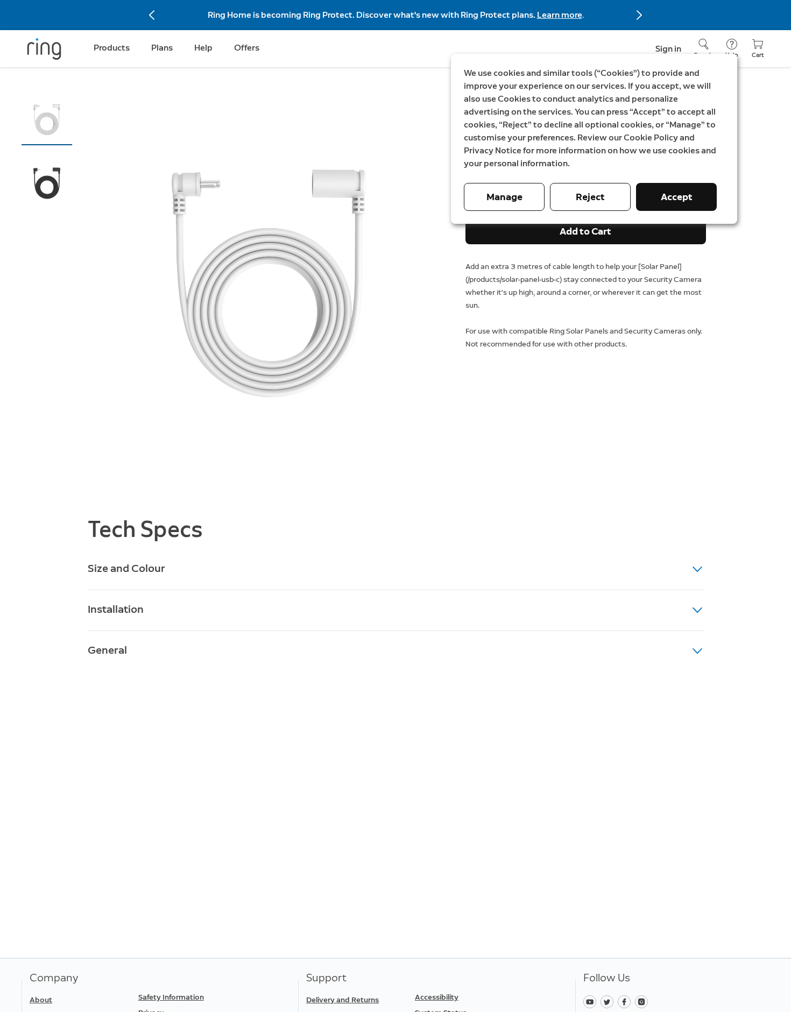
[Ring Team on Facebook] (626, 1001)
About (41, 999)
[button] (47, 119)
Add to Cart (585, 231)
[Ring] (44, 49)
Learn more (559, 15)
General (107, 649)
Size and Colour (126, 568)
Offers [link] (246, 48)
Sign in (668, 49)
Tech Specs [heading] (145, 529)
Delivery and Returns (342, 999)
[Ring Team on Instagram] (643, 1001)
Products (112, 48)
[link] (188, 997)
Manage (504, 197)
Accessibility (436, 997)
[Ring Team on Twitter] (609, 1001)
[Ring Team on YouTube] (592, 1001)
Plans (162, 48)
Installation (116, 609)
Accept (677, 197)
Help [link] (203, 48)
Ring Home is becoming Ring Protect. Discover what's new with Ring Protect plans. (372, 15)
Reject (590, 197)
